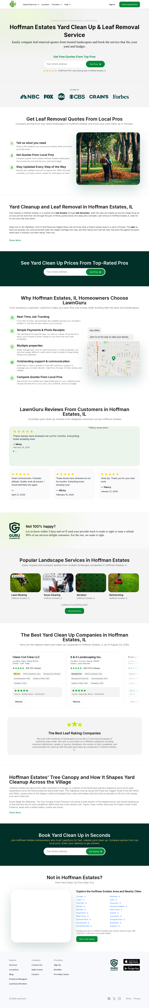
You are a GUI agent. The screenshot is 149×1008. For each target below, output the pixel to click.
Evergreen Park (116, 919)
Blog (11, 974)
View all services (74, 611)
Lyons (112, 900)
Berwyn (79, 906)
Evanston (113, 926)
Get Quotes (94, 851)
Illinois (63, 20)
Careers (35, 974)
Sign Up (57, 965)
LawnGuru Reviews (18, 983)
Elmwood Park (82, 919)
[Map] (41, 916)
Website (18, 701)
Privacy (137, 998)
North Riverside (82, 926)
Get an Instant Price (130, 4)
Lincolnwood (81, 922)
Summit (113, 913)
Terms (128, 998)
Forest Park (81, 913)
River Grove (115, 909)
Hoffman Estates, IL (76, 20)
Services (13, 965)
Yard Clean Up (91, 20)
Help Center (37, 969)
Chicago (79, 896)
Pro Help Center (61, 974)
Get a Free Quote (87, 939)
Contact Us (37, 965)
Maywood (114, 903)
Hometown (114, 916)
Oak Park (80, 903)
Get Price (94, 64)
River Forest (81, 916)
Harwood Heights (117, 906)
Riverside (113, 896)
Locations (55, 20)
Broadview (114, 922)
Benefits (58, 969)
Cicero (79, 900)
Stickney (79, 909)
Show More (15, 240)
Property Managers (18, 979)
